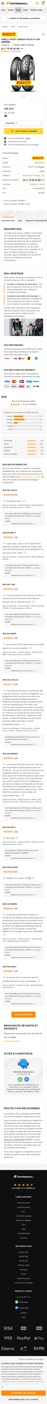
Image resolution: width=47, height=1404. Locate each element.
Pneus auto (23, 1252)
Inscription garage (23, 1216)
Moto (18, 10)
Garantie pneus (23, 1202)
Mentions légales (23, 1220)
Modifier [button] (41, 167)
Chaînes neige (36, 10)
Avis (23, 1211)
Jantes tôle (23, 1256)
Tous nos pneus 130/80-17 (15, 200)
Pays (24, 1229)
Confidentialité (23, 1233)
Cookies (23, 1237)
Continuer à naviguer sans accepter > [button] (31, 1359)
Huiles (23, 1274)
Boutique (23, 1269)
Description (8, 221)
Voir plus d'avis (23, 1014)
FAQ (20, 221)
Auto (3, 10)
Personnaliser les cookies (23, 1399)
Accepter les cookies (23, 1393)
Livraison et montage (23, 1282)
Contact (23, 1313)
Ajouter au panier (26, 131)
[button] (23, 416)
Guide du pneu (23, 1207)
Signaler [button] (7, 521)
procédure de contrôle (30, 476)
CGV (23, 1224)
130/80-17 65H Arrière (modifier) (24, 18)
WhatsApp (23, 1302)
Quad (25, 10)
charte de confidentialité (14, 1139)
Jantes (10, 10)
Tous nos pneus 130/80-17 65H (17, 204)
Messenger (24, 1307)
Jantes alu (23, 1260)
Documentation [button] (11, 1041)
